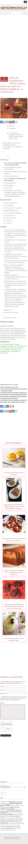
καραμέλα (16, 814)
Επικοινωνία (17, 838)
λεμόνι (2, 818)
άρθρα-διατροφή (7, 809)
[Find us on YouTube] (13, 406)
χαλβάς (15, 828)
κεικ (21, 814)
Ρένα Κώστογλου (19, 805)
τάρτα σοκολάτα (4, 824)
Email (2, 690)
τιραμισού (17, 824)
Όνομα (2, 686)
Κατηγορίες (3, 785)
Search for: (3, 792)
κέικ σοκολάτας (6, 814)
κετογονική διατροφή (7, 816)
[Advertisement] (14, 31)
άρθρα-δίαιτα (14, 807)
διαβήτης (4, 812)
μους (17, 820)
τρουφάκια (17, 826)
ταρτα (10, 824)
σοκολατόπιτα (20, 823)
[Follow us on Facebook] (1, 406)
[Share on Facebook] (1, 122)
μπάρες (21, 819)
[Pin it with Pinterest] (10, 122)
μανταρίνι (16, 818)
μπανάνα (3, 821)
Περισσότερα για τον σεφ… (9, 384)
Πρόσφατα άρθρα (8, 838)
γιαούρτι (3, 811)
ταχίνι (13, 824)
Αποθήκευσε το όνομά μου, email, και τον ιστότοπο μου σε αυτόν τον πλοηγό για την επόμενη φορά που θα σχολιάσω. (13, 698)
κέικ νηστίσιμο (18, 813)
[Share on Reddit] (7, 122)
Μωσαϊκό (13, 805)
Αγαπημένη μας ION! (11, 804)
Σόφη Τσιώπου (4, 807)
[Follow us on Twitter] (4, 406)
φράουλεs (9, 828)
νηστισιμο (17, 821)
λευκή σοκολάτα (9, 818)
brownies (3, 802)
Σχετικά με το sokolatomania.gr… (12, 837)
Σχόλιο (2, 703)
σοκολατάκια (11, 823)
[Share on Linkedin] (13, 122)
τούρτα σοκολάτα (6, 826)
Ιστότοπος (3, 693)
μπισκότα (10, 821)
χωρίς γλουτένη (12, 830)
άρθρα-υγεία (18, 809)
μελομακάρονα (9, 820)
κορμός (17, 816)
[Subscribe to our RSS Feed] (10, 406)
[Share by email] (16, 122)
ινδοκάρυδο (11, 812)
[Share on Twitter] (4, 122)
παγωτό (4, 822)
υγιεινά (2, 828)
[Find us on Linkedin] (7, 406)
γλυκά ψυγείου (14, 810)
